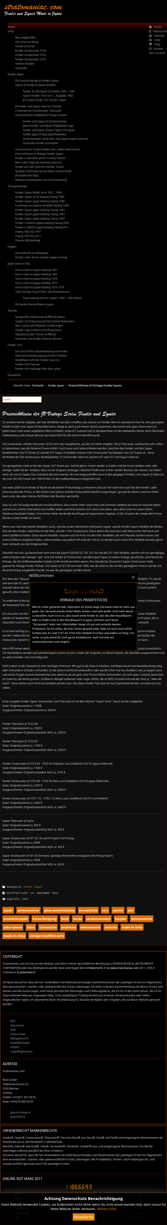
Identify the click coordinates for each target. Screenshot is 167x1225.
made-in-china (14, 936)
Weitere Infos (107, 1209)
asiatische (68, 927)
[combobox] (22, 399)
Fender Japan (33, 887)
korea (77, 919)
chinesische (48, 927)
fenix (64, 919)
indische (111, 927)
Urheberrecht (94, 968)
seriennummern (98, 919)
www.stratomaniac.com (124, 968)
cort (105, 910)
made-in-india (132, 927)
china (31, 927)
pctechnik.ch (27, 972)
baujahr (121, 919)
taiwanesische (141, 919)
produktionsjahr (15, 919)
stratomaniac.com (33, 6)
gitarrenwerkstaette (59, 910)
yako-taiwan (12, 927)
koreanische (88, 910)
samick (118, 910)
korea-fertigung (45, 919)
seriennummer (28, 910)
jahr (131, 910)
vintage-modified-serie (47, 936)
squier (8, 910)
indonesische (90, 927)
